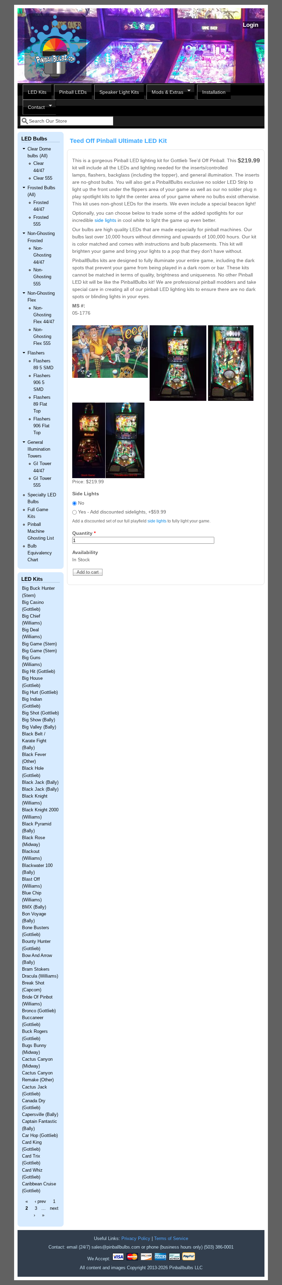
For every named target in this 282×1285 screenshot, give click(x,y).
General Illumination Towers (39, 449)
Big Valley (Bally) (39, 727)
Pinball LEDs (73, 92)
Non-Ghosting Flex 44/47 (43, 315)
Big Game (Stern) (39, 644)
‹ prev (40, 1201)
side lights (105, 220)
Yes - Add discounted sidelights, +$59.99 (122, 512)
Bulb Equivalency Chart (40, 553)
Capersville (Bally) (40, 1114)
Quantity (84, 533)
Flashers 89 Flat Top (42, 404)
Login (250, 25)
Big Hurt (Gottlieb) (40, 692)
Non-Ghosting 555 (42, 277)
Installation (214, 92)
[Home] (55, 79)
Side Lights (85, 493)
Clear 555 (42, 178)
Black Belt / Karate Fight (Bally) (34, 741)
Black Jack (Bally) (40, 782)
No (81, 503)
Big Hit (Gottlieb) (38, 671)
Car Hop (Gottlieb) (40, 1135)
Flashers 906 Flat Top (42, 426)
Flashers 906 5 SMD (42, 382)
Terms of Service (171, 1238)
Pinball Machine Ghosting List (41, 531)
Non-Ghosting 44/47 (42, 255)
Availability (85, 552)
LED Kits (37, 92)
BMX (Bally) (34, 907)
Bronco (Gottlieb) (39, 1010)
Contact (34, 107)
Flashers (36, 353)
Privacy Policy (135, 1238)
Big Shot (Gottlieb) (40, 713)
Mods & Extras (165, 92)
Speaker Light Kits (119, 92)
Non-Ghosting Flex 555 (42, 336)
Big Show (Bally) (38, 720)
